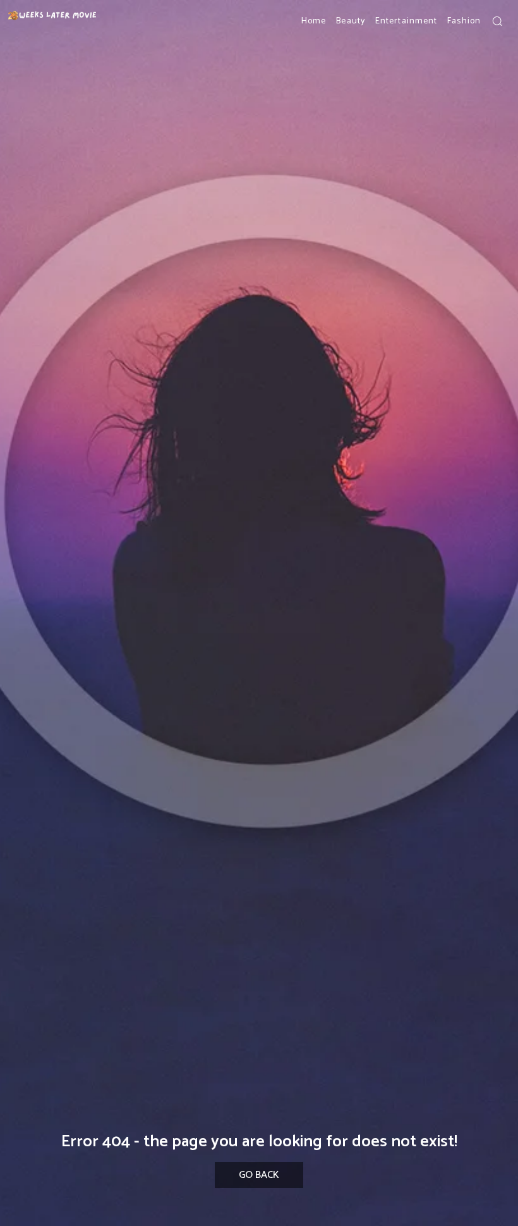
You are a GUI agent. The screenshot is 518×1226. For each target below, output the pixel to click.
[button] (497, 20)
